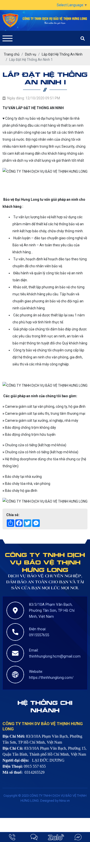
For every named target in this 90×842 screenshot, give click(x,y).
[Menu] (7, 38)
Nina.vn (64, 800)
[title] (12, 837)
